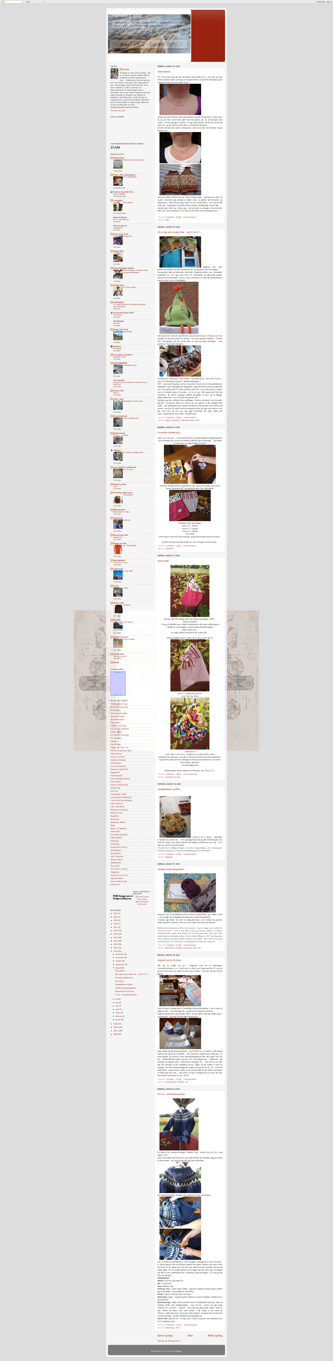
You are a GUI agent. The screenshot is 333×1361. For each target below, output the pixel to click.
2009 (115, 1024)
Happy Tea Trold (120, 329)
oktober (119, 961)
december (120, 954)
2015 (115, 934)
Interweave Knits (188, 420)
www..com (118, 672)
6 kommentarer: (190, 217)
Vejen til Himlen (120, 217)
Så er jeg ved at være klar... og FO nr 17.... (180, 232)
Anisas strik (118, 391)
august (119, 968)
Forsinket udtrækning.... (170, 432)
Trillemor (117, 450)
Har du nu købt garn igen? (121, 751)
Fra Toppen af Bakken (120, 729)
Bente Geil (169, 948)
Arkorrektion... (165, 71)
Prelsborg (115, 841)
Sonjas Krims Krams (119, 847)
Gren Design (116, 744)
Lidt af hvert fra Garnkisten (122, 800)
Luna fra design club (131, 418)
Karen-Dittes (116, 782)
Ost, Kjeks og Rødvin (119, 835)
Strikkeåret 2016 (119, 357)
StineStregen (116, 850)
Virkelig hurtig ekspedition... (172, 869)
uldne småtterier (119, 194)
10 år (115, 486)
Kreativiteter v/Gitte (118, 794)
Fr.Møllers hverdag (118, 726)
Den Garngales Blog (119, 713)
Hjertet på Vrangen (118, 760)
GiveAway (169, 549)
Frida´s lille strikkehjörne (124, 175)
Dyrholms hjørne (117, 719)
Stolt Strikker (116, 853)
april (118, 1009)
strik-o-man (118, 399)
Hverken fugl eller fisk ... (124, 192)
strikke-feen (118, 285)
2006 (115, 1034)
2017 (115, 927)
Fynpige (114, 741)
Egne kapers (128, 202)
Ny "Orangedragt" (129, 545)
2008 (115, 1027)
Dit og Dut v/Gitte (118, 716)
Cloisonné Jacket (212, 379)
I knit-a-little (118, 654)
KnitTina (117, 620)
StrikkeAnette (119, 433)
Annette (125, 69)
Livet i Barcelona (117, 807)
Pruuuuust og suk (120, 656)
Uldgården (115, 872)
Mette (113, 825)
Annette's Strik (127, 15)
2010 (115, 951)
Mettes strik (118, 603)
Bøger (167, 420)
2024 (115, 913)
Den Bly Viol (115, 710)
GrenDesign (118, 321)
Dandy (116, 662)
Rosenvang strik (120, 535)
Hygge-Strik (118, 251)
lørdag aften (127, 236)
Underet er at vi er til (119, 875)
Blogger (178, 1351)
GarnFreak (118, 518)
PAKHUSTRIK (116, 838)
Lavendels (118, 200)
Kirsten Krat (115, 788)
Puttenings (115, 844)
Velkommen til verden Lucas (134, 160)
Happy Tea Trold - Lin (119, 747)
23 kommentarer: (190, 774)
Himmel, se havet (118, 757)
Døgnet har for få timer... (170, 960)
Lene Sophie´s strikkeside (124, 467)
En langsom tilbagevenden (133, 452)
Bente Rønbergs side (119, 707)
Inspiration (175, 420)
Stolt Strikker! (119, 560)
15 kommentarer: (190, 1325)
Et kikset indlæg (129, 287)
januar (118, 1020)
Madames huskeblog (119, 810)
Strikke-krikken (117, 860)
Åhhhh (125, 435)
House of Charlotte (118, 766)
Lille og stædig (128, 639)
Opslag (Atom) (174, 1341)
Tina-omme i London (119, 869)
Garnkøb (178, 948)
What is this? (118, 694)
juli (117, 999)
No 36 (115, 586)
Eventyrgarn (116, 723)
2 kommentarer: (190, 945)
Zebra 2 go (115, 884)
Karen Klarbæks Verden (123, 268)
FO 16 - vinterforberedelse (171, 1094)
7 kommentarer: (190, 417)
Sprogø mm (117, 537)
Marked (181, 1082)
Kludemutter (118, 158)
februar (119, 1016)
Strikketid (126, 520)
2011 (115, 948)
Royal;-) (116, 393)
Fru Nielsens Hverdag (120, 735)
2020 (115, 917)
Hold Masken (116, 763)
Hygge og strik (119, 543)
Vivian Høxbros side (119, 881)
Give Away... (164, 561)
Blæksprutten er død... (121, 512)
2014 (115, 938)
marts (118, 1013)
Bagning (168, 857)
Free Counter (142, 899)
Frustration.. (117, 349)
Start (190, 1335)
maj (117, 1006)
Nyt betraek (127, 331)
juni (117, 1003)
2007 (115, 1031)
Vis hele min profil (118, 111)
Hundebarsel (118, 228)
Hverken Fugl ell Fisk (119, 769)
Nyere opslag (164, 1335)
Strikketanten (116, 863)
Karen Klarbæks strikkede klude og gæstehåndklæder (135, 271)
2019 (115, 920)
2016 (115, 931)
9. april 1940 (128, 571)
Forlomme (127, 605)
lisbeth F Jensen (120, 637)
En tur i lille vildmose (121, 219)
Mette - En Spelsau (118, 829)
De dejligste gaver (130, 365)
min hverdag (118, 380)
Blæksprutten (119, 510)
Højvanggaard (116, 776)
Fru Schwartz (116, 738)
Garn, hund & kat (120, 234)
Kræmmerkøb (171, 1082)
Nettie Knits (115, 831)
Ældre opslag (215, 1335)
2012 (115, 944)
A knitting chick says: (123, 493)
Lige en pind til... (117, 804)
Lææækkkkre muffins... (170, 789)
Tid (199, 948)
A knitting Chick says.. (119, 704)
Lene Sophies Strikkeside (121, 797)
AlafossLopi (170, 1328)
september (120, 964)
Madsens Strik (119, 484)
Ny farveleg (117, 315)
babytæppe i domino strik (132, 401)
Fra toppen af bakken (122, 355)
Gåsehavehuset (120, 416)
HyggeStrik (115, 772)
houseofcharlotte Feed (123, 313)
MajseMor (115, 816)
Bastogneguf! (128, 495)
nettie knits (118, 569)
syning (177, 777)
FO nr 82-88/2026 (129, 177)
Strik (167, 220)
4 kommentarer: (190, 546)
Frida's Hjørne (116, 732)
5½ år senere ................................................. (135, 471)
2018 (115, 924)
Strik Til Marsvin (117, 856)
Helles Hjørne (116, 754)
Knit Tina (114, 791)
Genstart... (117, 323)
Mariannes (115, 819)
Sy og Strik (115, 866)
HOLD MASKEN (120, 363)
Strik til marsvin (120, 226)
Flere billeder (128, 622)
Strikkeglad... (119, 302)
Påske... (126, 588)
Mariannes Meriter (118, 822)
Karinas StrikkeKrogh (119, 785)
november (120, 958)
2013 (115, 941)
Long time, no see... (120, 562)
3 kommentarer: (190, 854)
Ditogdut (117, 346)
